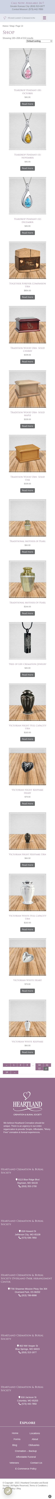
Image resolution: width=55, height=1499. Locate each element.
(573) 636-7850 (29, 1238)
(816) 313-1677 (37, 6)
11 (47, 1065)
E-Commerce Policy (25, 1468)
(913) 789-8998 (29, 1295)
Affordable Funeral (26, 1457)
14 (7, 1072)
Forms (17, 1439)
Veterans (14, 1462)
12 (39, 1068)
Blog (14, 1445)
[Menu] (44, 17)
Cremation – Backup (26, 1451)
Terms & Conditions (38, 1485)
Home (5, 26)
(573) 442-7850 (36, 9)
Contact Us (36, 1462)
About (35, 1439)
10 (39, 1065)
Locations (35, 1433)
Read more (27, 103)
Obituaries (33, 1445)
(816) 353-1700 (29, 1186)
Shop (12, 26)
